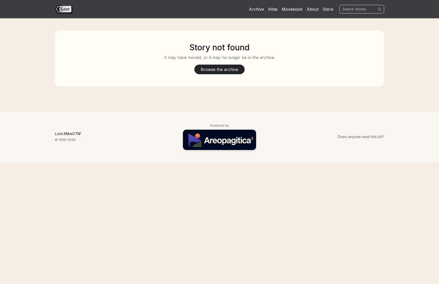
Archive (256, 9)
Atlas (273, 9)
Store (328, 9)
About (313, 9)
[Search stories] (379, 9)
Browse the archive (219, 69)
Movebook (292, 9)
